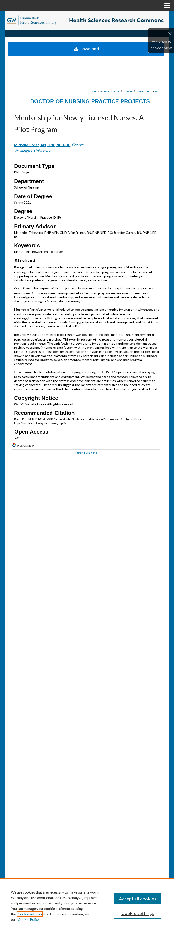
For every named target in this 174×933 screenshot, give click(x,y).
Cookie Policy (29, 919)
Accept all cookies (137, 898)
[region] (87, 905)
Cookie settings (30, 914)
